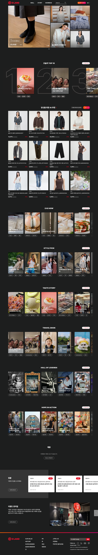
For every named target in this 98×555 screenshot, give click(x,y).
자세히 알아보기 (13, 522)
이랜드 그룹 (14, 539)
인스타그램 (78, 543)
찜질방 (63, 96)
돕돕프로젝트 (84, 434)
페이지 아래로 (96, 511)
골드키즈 (49, 355)
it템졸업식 (28, 275)
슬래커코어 (34, 275)
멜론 (38, 315)
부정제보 (55, 541)
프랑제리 (82, 315)
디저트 (28, 96)
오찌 (65, 275)
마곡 (65, 355)
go (88, 539)
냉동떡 (15, 235)
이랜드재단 (18, 434)
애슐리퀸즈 (33, 315)
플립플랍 (70, 275)
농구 (50, 394)
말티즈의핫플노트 (90, 96)
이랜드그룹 (14, 2)
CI (25, 549)
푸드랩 (19, 96)
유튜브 (85, 543)
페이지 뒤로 (96, 514)
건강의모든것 (61, 235)
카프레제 (83, 235)
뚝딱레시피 (28, 235)
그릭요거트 (34, 235)
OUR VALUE (28, 539)
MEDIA (44, 547)
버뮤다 (83, 275)
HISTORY (28, 541)
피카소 (19, 394)
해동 (20, 235)
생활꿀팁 (48, 235)
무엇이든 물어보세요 (58, 544)
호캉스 (36, 355)
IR (42, 541)
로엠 (15, 275)
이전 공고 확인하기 (49, 458)
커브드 (50, 275)
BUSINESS (48, 3)
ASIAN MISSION (30, 547)
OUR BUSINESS (29, 544)
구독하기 (78, 545)
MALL (32, 3)
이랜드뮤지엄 (35, 394)
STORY (40, 3)
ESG (43, 544)
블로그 (81, 543)
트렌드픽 (53, 96)
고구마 (19, 315)
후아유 (20, 275)
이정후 (84, 394)
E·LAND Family (75, 539)
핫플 (69, 355)
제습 (54, 235)
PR (42, 539)
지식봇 (10, 235)
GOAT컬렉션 (28, 394)
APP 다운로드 (82, 2)
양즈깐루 (23, 96)
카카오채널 (89, 543)
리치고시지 (68, 394)
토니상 (93, 394)
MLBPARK (61, 394)
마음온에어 (11, 434)
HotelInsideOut (29, 355)
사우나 (59, 96)
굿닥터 (67, 235)
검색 (65, 3)
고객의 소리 (56, 539)
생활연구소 (94, 235)
